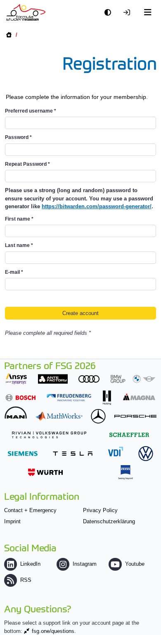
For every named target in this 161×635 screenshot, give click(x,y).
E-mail (14, 272)
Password (18, 137)
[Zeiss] (125, 472)
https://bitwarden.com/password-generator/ (97, 206)
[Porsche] (135, 416)
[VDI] (115, 451)
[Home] (25, 12)
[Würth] (45, 472)
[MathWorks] (59, 416)
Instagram (85, 564)
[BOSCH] (21, 397)
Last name (19, 245)
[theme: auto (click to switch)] (109, 12)
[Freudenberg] (69, 397)
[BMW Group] (133, 379)
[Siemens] (23, 453)
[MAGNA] (139, 397)
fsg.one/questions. (54, 631)
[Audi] (88, 379)
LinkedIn (30, 564)
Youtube (134, 564)
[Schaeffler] (129, 435)
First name (19, 219)
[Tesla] (72, 453)
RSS (25, 580)
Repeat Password (27, 164)
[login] (128, 12)
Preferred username (30, 111)
